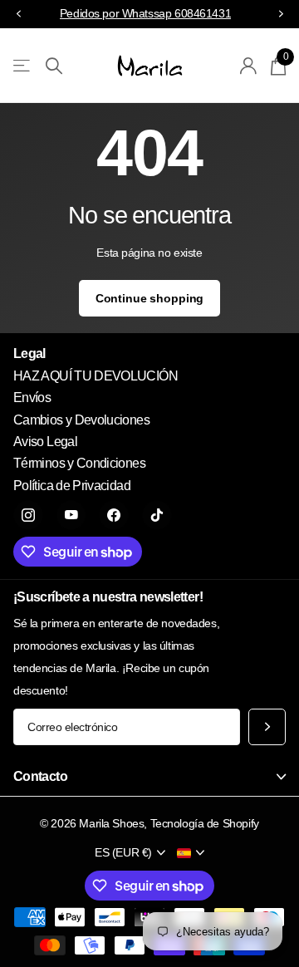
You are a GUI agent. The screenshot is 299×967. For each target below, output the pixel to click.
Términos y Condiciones (79, 463)
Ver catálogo (22, 66)
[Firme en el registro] (248, 66)
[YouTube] (71, 515)
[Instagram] (28, 515)
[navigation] (18, 14)
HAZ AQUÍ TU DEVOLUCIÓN (95, 376)
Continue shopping (150, 298)
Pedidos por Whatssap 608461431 (145, 13)
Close (149, 776)
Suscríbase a (267, 727)
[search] (54, 66)
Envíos (32, 397)
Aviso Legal (45, 441)
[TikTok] (157, 515)
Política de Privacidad (71, 486)
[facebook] (114, 515)
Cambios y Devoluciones (81, 420)
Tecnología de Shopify (204, 823)
